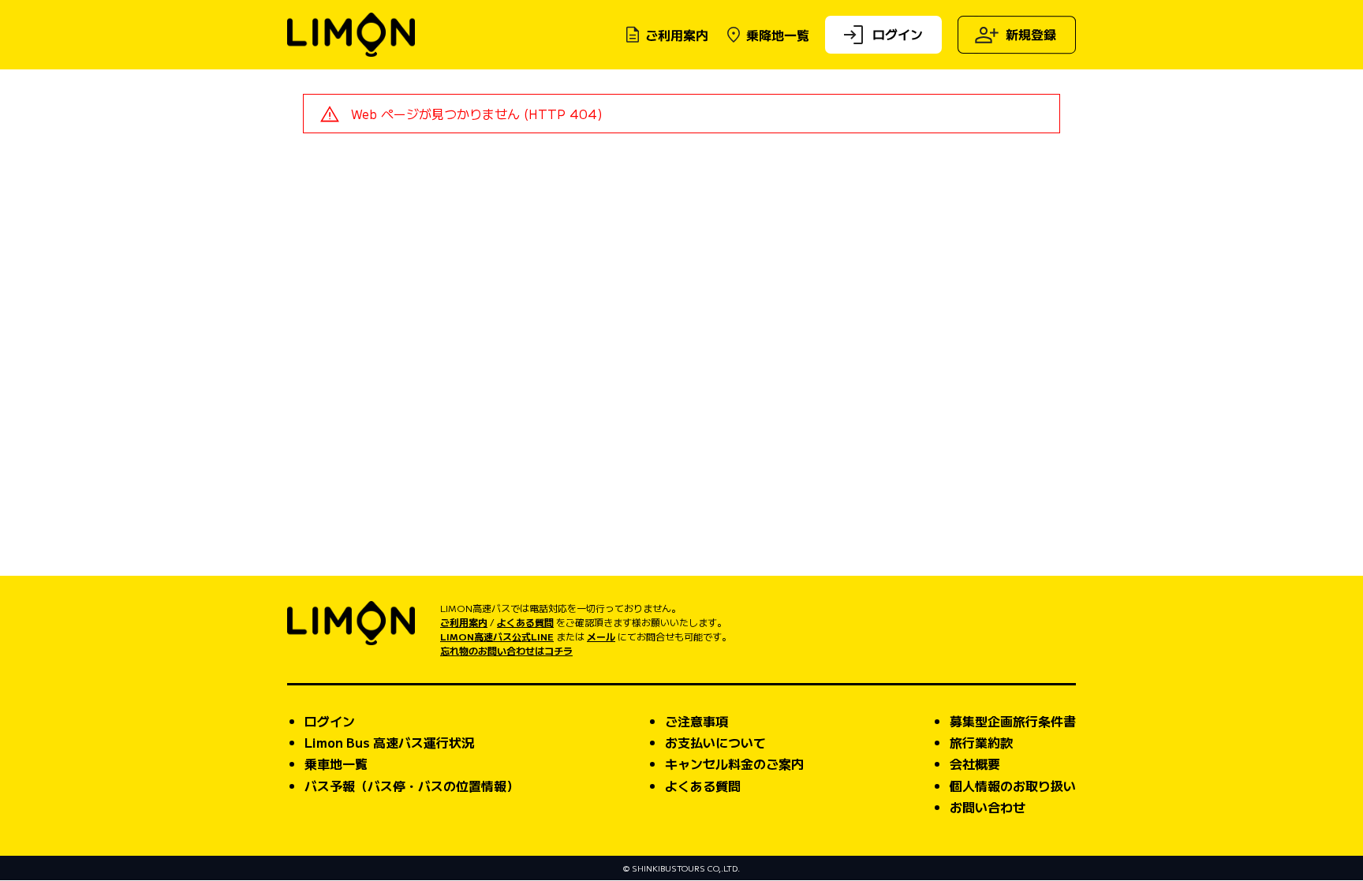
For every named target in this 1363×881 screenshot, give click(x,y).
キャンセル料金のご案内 (734, 763)
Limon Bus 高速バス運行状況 (389, 742)
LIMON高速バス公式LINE (497, 636)
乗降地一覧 (777, 34)
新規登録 (1031, 33)
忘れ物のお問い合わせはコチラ (506, 650)
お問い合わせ (987, 806)
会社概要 (975, 763)
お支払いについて (715, 742)
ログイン (897, 33)
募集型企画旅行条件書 (1013, 720)
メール (601, 636)
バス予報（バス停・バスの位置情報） (411, 785)
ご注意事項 (696, 720)
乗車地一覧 (336, 763)
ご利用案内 (676, 34)
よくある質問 (525, 622)
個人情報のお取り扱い (1013, 785)
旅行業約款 (981, 742)
